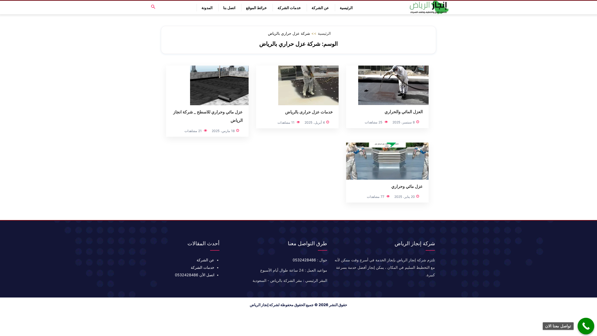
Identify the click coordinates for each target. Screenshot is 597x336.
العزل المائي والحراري (404, 111)
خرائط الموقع (256, 7)
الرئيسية (346, 7)
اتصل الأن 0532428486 (194, 275)
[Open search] (153, 7)
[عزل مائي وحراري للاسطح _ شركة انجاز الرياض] (219, 85)
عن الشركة (320, 7)
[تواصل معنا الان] (586, 326)
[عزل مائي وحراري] (387, 160)
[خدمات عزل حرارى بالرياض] (308, 85)
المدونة (206, 7)
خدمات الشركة (289, 7)
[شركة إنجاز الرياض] (429, 7)
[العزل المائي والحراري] (393, 85)
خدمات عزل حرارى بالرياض (309, 111)
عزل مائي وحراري (407, 186)
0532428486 (304, 260)
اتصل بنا (229, 7)
